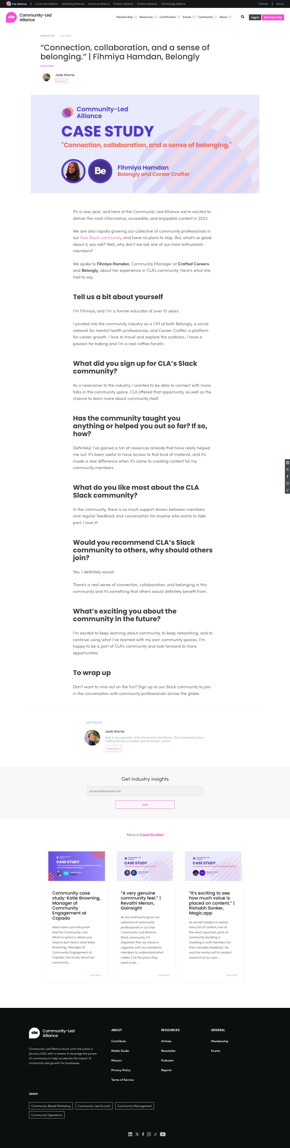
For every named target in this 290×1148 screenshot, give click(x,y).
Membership (273, 17)
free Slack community (100, 237)
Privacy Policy (121, 1070)
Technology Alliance (173, 4)
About (280, 4)
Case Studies (47, 65)
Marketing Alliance (73, 4)
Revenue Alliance (98, 4)
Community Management (134, 1106)
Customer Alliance (46, 4)
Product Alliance (123, 4)
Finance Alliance (147, 4)
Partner (263, 4)
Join (145, 805)
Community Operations (46, 1115)
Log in (255, 17)
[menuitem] (122, 1041)
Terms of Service (122, 1079)
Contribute (118, 1041)
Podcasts (167, 1060)
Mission (116, 1060)
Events (215, 1050)
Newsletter (168, 1050)
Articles (166, 1041)
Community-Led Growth (94, 1106)
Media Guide (120, 1050)
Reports (166, 1070)
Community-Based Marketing (51, 1106)
